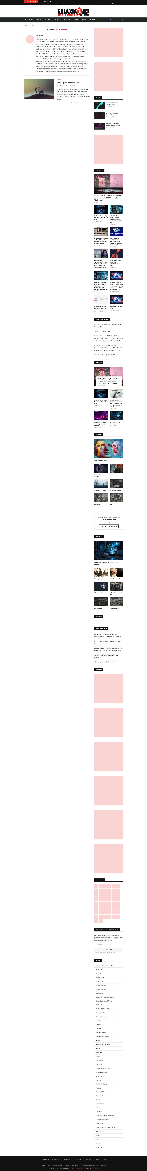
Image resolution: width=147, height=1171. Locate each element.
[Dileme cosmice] (116, 601)
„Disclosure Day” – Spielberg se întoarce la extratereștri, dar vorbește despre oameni (116, 403)
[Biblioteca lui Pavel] (116, 483)
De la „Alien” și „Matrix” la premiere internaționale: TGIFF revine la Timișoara (108, 198)
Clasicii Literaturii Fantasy (104, 1001)
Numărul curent (97, 4)
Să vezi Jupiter (98, 593)
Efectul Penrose (48, 1)
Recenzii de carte (101, 1123)
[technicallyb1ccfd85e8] (118, 903)
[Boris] (96, 899)
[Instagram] (112, 19)
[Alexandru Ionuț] (101, 895)
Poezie (98, 1108)
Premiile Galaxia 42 (66, 4)
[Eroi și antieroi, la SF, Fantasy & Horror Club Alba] (101, 209)
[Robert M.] (114, 886)
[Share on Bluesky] (77, 102)
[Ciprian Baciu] (101, 916)
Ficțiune (38, 20)
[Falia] (116, 497)
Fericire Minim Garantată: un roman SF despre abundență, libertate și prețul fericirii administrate (100, 264)
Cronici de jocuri (101, 1017)
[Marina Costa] (114, 912)
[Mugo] (105, 899)
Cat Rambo (39, 36)
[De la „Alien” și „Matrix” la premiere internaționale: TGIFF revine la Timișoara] (108, 184)
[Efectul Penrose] (108, 448)
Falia (111, 504)
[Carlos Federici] (109, 886)
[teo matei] (109, 903)
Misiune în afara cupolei (99, 475)
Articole (67, 20)
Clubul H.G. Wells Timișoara (105, 1009)
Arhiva (84, 20)
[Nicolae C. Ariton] (96, 912)
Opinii (98, 1100)
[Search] (122, 19)
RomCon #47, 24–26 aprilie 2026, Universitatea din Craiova (115, 263)
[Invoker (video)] (116, 468)
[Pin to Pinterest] (73, 102)
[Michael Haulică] (114, 903)
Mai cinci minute (101, 1084)
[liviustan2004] (105, 890)
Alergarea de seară (100, 490)
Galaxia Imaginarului (103, 1068)
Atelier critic (100, 977)
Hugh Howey (107, 331)
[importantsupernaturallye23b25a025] (118, 912)
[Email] (120, 4)
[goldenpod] (114, 916)
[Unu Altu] (109, 899)
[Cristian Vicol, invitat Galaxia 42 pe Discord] (99, 115)
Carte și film (100, 993)
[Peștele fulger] (101, 601)
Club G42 (99, 1005)
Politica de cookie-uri (71, 1166)
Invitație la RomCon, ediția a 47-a (116, 307)
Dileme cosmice (114, 608)
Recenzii (57, 20)
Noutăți (98, 1088)
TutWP (85, 1168)
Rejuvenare (97, 504)
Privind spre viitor (102, 1120)
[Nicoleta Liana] (109, 890)
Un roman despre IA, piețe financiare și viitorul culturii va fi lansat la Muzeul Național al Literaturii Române (101, 287)
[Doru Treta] (105, 916)
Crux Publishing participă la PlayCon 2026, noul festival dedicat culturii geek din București (116, 241)
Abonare (109, 950)
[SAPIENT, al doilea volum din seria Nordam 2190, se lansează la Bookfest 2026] (116, 209)
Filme (98, 1048)
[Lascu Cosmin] (96, 890)
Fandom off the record (103, 1044)
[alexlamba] (101, 890)
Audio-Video (100, 981)
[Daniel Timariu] (96, 916)
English (92, 20)
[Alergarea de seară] (101, 483)
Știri (97, 1139)
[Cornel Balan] (96, 921)
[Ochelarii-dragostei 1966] (116, 586)
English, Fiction (101, 1033)
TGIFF (98, 1143)
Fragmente (99, 1060)
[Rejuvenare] (101, 497)
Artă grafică (100, 969)
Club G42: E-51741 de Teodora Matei (112, 103)
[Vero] (101, 921)
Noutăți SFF (100, 1092)
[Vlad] (114, 895)
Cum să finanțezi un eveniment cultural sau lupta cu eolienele (101, 308)
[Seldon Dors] (114, 908)
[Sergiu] (105, 908)
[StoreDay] (101, 899)
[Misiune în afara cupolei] (101, 468)
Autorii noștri (55, 4)
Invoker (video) (114, 475)
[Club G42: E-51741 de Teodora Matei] (99, 105)
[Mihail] (101, 912)
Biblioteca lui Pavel (115, 490)
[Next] (42, 1)
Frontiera (99, 1064)
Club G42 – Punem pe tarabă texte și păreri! (113, 124)
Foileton (98, 1056)
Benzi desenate (101, 985)
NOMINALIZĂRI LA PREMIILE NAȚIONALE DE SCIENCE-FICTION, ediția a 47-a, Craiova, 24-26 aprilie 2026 (116, 286)
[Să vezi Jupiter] (101, 586)
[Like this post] (67, 102)
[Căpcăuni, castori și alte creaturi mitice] (116, 415)
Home (25, 25)
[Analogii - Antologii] (118, 890)
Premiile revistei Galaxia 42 (105, 1116)
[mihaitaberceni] (109, 912)
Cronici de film (100, 1013)
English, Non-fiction (102, 1037)
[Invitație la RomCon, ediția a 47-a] (116, 299)
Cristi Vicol (95, 1168)
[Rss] (122, 4)
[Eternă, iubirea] (101, 572)
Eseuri (98, 1040)
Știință (98, 1135)
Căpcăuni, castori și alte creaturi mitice (116, 423)
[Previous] (40, 1)
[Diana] (105, 903)
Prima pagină (29, 20)
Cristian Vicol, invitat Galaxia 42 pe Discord (112, 114)
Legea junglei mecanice (68, 82)
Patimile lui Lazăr (115, 579)
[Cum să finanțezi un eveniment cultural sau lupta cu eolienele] (101, 299)
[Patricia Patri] (118, 895)
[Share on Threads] (75, 102)
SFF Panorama (100, 1131)
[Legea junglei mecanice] (39, 89)
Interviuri (99, 1076)
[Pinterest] (114, 19)
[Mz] (101, 903)
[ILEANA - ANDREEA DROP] (101, 886)
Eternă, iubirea (98, 579)
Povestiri (99, 1112)
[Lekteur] (109, 895)
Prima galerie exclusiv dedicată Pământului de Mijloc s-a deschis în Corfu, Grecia (101, 240)
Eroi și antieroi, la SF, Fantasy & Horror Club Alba (101, 217)
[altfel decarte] (105, 912)
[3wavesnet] (109, 916)
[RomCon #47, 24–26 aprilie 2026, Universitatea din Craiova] (116, 253)
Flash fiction (100, 1052)
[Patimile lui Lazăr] (116, 572)
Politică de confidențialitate (90, 1166)
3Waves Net (79, 1168)
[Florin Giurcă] (101, 908)
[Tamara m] (114, 899)
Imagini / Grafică (101, 1072)
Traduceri (99, 1147)
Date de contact (86, 4)
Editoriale (99, 1025)
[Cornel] (114, 890)
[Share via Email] (79, 102)
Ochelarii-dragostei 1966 (116, 593)
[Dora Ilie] (96, 903)
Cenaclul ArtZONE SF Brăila (105, 997)
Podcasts (48, 20)
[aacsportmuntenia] (105, 886)
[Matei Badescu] (118, 916)
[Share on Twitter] (71, 102)
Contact (103, 1166)
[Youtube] (116, 19)
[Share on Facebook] (69, 102)
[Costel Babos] (96, 886)
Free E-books (77, 4)
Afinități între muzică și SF (110, 355)
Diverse (76, 20)
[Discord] (112, 4)
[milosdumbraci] (109, 908)
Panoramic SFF (100, 1104)
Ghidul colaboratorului (32, 4)
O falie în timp (100, 1096)
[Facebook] (110, 4)
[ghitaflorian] (96, 895)
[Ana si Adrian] (118, 886)
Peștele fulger (98, 608)
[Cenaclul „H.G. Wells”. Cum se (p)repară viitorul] (101, 415)
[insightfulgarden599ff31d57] (105, 895)
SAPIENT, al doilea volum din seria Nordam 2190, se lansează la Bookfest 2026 (116, 219)
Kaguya (98, 1080)
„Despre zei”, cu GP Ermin (104, 965)
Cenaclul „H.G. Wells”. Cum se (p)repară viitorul (100, 423)
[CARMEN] (118, 899)
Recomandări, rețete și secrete (106, 1127)
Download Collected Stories (109, 526)
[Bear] (96, 908)
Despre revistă (45, 4)
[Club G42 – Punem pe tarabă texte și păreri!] (99, 126)
